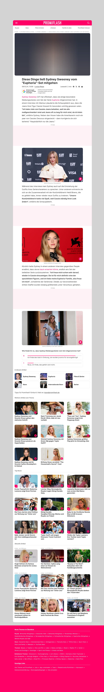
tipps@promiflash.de (51, 393)
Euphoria (55, 100)
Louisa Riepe (39, 87)
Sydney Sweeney (29, 97)
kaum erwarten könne (49, 269)
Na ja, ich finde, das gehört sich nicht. (41, 365)
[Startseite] (52, 22)
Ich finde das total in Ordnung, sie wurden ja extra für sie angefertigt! (53, 357)
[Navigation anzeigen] (16, 23)
